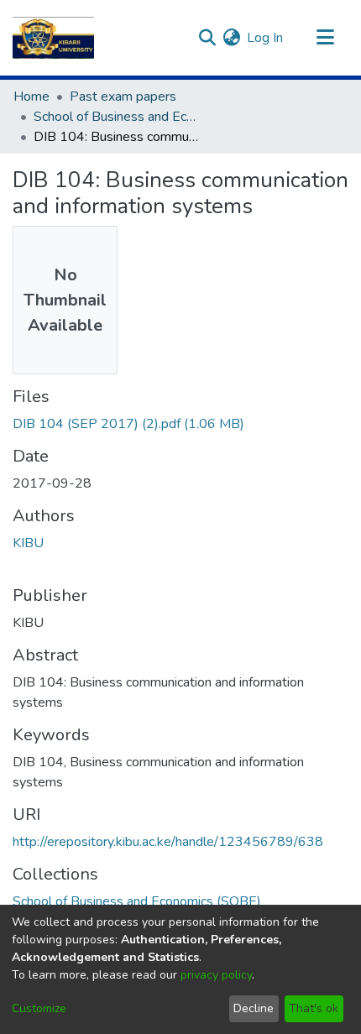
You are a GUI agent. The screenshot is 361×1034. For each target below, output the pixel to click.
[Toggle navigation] (324, 38)
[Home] (53, 38)
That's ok (313, 1008)
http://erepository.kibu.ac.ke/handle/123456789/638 (168, 842)
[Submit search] (206, 38)
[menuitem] (231, 38)
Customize (39, 1008)
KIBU (28, 543)
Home (31, 96)
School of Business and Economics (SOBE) (117, 116)
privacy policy (216, 975)
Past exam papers (123, 96)
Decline (253, 1008)
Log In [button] (266, 38)
